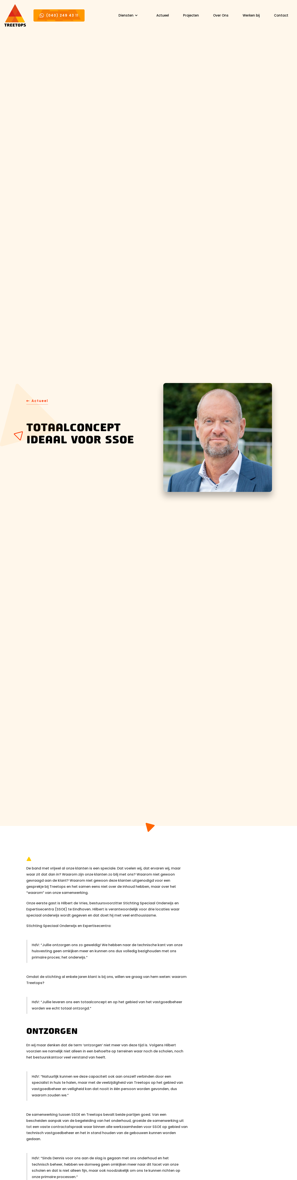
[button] (128, 15)
